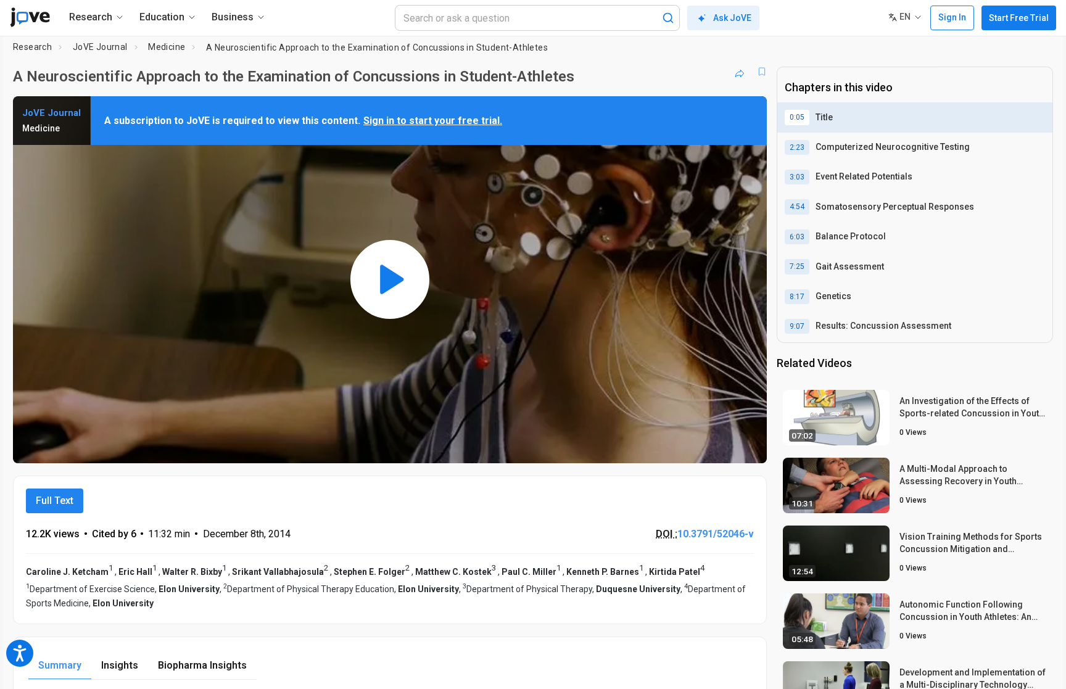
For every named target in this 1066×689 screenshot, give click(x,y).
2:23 (797, 147)
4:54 (797, 206)
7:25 (797, 266)
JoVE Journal (100, 47)
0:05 (797, 117)
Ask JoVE (732, 18)
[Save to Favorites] (762, 71)
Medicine (166, 47)
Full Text (54, 500)
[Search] (668, 18)
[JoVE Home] (30, 17)
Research (32, 47)
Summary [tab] (59, 665)
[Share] (740, 71)
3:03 (797, 177)
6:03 (797, 237)
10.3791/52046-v (715, 534)
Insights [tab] (119, 665)
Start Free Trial (1019, 18)
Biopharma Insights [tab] (202, 665)
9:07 (797, 326)
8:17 (797, 296)
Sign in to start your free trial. (432, 120)
